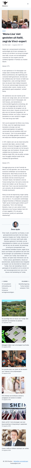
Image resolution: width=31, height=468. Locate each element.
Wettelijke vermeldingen (21, 461)
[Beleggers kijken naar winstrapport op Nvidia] (15, 334)
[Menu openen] (27, 4)
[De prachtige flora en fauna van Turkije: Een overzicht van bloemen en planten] (15, 308)
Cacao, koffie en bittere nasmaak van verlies (15, 448)
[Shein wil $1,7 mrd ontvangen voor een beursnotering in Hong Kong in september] (15, 411)
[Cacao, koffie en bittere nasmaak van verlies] (15, 437)
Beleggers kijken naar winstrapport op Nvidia (15, 345)
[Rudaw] (5, 4)
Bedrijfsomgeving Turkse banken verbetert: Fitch (24, 285)
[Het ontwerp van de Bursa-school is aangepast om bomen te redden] (15, 385)
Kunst (4, 31)
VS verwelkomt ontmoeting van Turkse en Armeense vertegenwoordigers (8, 287)
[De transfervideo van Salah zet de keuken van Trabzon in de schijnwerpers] (15, 358)
